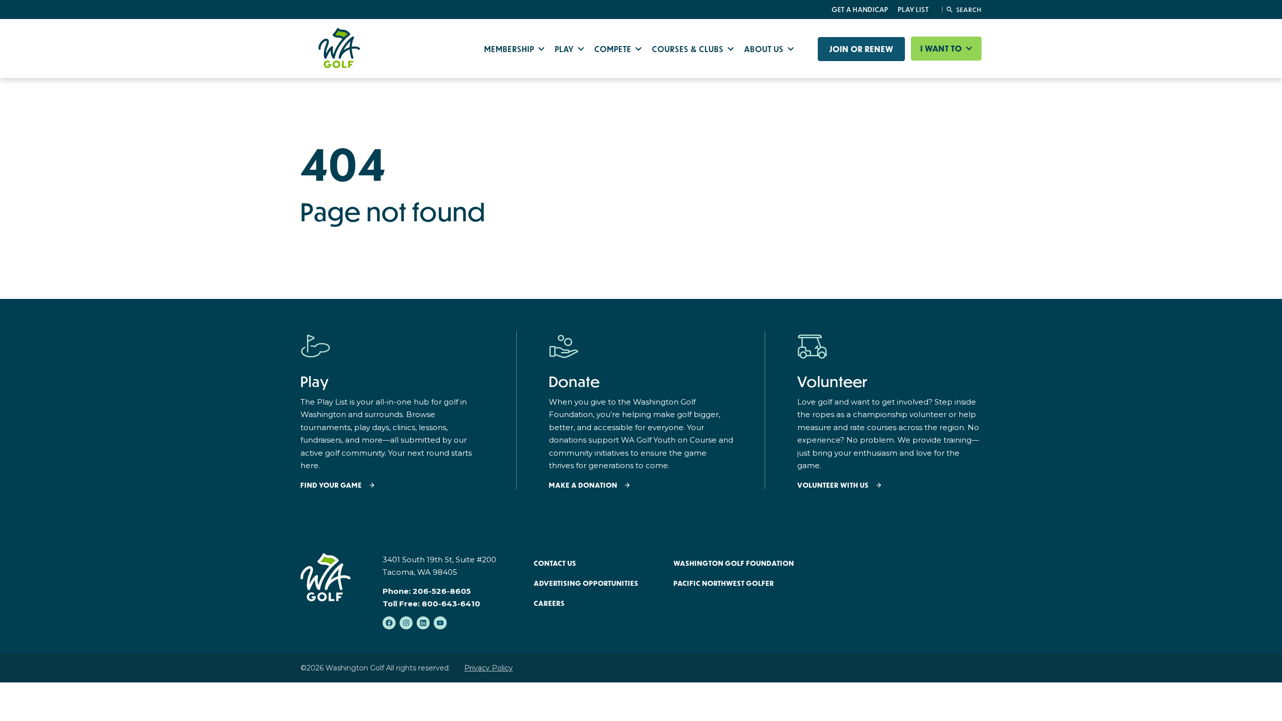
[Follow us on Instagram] (406, 622)
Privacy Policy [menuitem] (488, 667)
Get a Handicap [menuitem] (860, 9)
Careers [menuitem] (549, 603)
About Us (765, 49)
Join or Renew (861, 49)
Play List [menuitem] (913, 9)
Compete (613, 49)
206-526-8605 (442, 591)
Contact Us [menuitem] (555, 563)
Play (565, 49)
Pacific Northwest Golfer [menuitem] (724, 583)
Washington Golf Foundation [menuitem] (734, 563)
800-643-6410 (451, 603)
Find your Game (331, 485)
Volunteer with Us (833, 485)
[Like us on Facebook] (389, 622)
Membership (510, 49)
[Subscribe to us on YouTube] (440, 622)
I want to (942, 48)
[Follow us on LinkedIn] (423, 622)
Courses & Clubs (689, 49)
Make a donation (583, 485)
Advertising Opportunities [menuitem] (586, 583)
